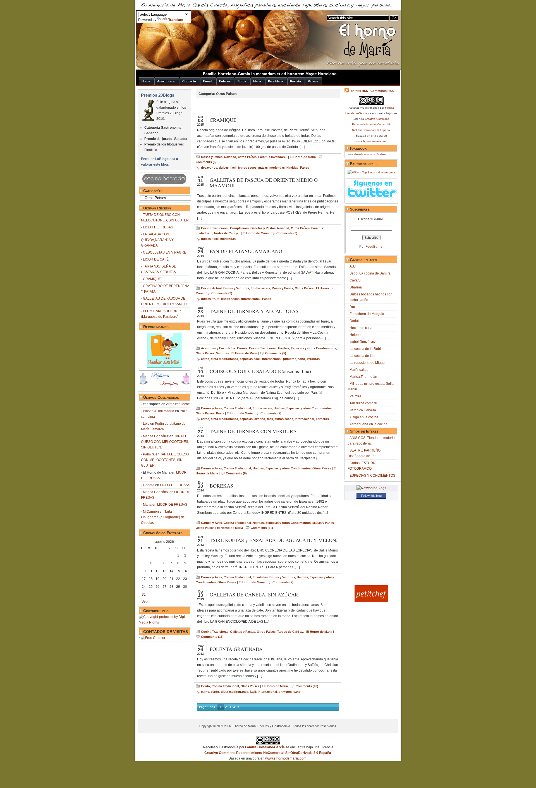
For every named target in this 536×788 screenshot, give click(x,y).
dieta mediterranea (224, 358)
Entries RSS (359, 90)
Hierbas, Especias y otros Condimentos (307, 348)
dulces (224, 167)
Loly (146, 424)
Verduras (222, 353)
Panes (304, 167)
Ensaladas (260, 577)
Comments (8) (236, 473)
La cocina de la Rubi (365, 349)
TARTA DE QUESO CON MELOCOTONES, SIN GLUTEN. (165, 441)
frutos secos (247, 167)
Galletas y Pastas (263, 228)
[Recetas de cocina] (371, 601)
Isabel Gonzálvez (363, 342)
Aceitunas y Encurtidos (218, 348)
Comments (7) (270, 413)
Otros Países (247, 157)
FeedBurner (374, 247)
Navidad (230, 157)
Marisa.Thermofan (363, 377)
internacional (250, 298)
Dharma (356, 287)
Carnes (242, 348)
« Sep (143, 601)
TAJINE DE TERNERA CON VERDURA (253, 431)
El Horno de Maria (303, 157)
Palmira (149, 454)
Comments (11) (262, 527)
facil (233, 167)
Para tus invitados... (272, 157)
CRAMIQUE (152, 279)
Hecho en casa (361, 328)
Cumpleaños (239, 228)
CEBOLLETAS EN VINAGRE (164, 252)
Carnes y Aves (211, 408)
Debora (148, 485)
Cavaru (355, 280)
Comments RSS (382, 90)
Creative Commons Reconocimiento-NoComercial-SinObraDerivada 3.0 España (371, 124)
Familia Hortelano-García (265, 747)
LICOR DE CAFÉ (156, 259)
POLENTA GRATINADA (236, 649)
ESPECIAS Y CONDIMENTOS (372, 475)
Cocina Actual (211, 288)
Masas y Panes (211, 157)
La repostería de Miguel (368, 363)
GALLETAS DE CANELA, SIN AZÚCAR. (255, 594)
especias (246, 358)
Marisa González (156, 436)
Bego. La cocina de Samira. (370, 273)
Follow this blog (371, 495)
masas (263, 167)
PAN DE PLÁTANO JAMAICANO (246, 251)
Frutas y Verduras (236, 288)
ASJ (353, 266)
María (147, 505)
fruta (215, 298)
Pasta (220, 413)
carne (205, 358)
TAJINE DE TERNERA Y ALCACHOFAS (254, 311)
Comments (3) (286, 233)
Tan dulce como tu (363, 403)
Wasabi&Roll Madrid (158, 411)
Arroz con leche (178, 404)
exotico (259, 419)
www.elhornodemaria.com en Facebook (367, 154)
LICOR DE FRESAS (158, 227)
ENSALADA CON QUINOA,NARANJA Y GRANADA (157, 239)
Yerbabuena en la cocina (368, 424)
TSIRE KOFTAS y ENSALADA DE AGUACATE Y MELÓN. (274, 540)
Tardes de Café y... (227, 233)
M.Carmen (151, 512)
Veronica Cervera (363, 410)
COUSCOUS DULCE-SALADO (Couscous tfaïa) (260, 371)
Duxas (354, 307)
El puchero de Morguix (367, 314)
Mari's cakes (359, 370)
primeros (289, 358)
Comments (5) (206, 162)
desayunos (209, 167)
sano (301, 358)
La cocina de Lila (362, 356)
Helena (355, 335)
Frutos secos (260, 288)
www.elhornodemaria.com (371, 141)
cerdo (215, 691)
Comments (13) (212, 636)
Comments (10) (307, 686)
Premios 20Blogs (157, 95)
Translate (175, 20)
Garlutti (355, 321)
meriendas (277, 167)
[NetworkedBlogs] (371, 488)
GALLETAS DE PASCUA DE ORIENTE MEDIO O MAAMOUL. (264, 182)
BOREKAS (221, 485)
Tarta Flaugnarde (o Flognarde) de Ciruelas (163, 517)
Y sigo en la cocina (364, 417)
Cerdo (205, 686)
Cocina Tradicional (214, 228)
